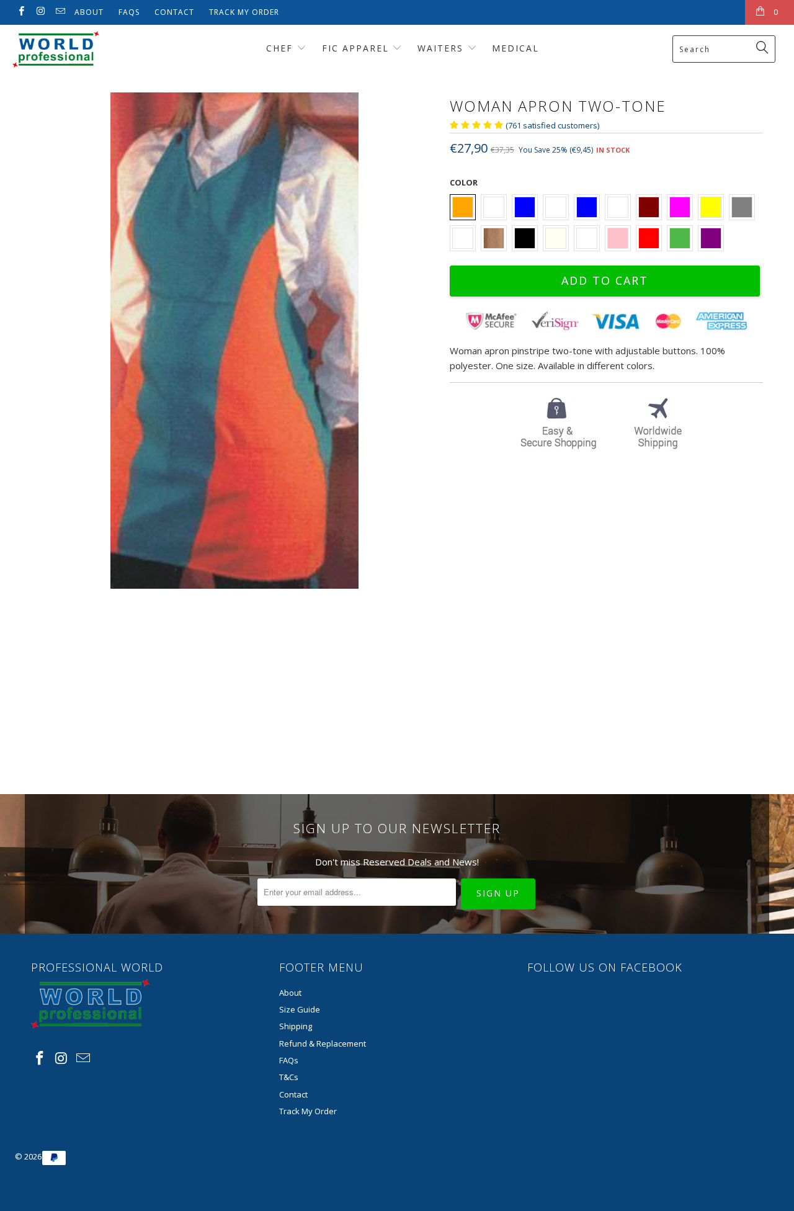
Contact (174, 12)
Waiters (442, 48)
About (89, 12)
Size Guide (299, 1009)
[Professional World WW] (69, 49)
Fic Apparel (357, 48)
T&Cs (288, 1077)
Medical (515, 48)
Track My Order (244, 12)
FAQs (129, 12)
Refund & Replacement (322, 1043)
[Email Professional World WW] (60, 12)
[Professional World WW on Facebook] (21, 12)
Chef (281, 48)
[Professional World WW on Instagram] (40, 12)
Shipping (295, 1026)
